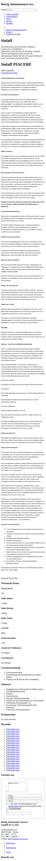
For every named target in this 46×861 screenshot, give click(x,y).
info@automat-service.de (18, 839)
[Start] (37, 10)
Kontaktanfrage (14, 809)
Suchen (4, 10)
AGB (8, 852)
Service (9, 21)
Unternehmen (11, 16)
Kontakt (9, 23)
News (8, 19)
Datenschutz (13, 806)
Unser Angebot (12, 14)
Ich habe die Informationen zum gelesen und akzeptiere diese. (25, 805)
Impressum (10, 843)
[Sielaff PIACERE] (9, 73)
